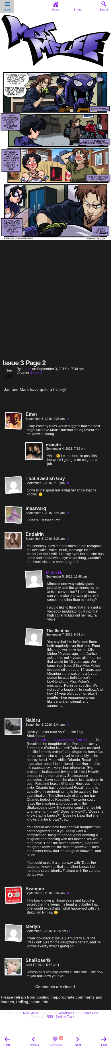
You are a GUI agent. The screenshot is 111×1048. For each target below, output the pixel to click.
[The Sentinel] (34, 637)
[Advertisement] (55, 299)
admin (26, 369)
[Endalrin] (14, 541)
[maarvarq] (14, 515)
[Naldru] (14, 727)
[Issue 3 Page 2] (55, 238)
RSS (50, 1016)
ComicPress (89, 1013)
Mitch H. (54, 572)
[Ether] (14, 421)
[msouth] (34, 451)
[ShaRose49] (14, 967)
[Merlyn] (14, 933)
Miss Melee (31, 1013)
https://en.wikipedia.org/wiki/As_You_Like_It (60, 740)
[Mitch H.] (34, 587)
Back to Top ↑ (65, 1016)
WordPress (66, 1013)
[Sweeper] (14, 895)
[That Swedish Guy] (14, 485)
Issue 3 (36, 373)
